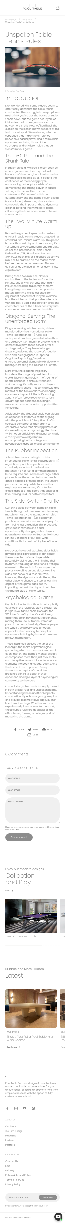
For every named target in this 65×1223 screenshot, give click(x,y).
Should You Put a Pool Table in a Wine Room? (30, 1038)
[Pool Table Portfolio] (32, 7)
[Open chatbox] (58, 1217)
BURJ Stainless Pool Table (21, 936)
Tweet (36, 729)
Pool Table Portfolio (21, 1218)
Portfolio (10, 1145)
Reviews (9, 1140)
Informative (10, 91)
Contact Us (11, 1161)
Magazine (27, 19)
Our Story (10, 1126)
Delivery (9, 1170)
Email (35, 734)
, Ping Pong (19, 91)
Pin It (49, 729)
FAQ (7, 1166)
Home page (10, 19)
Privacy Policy (12, 1184)
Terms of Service (14, 1179)
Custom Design (13, 1131)
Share (21, 729)
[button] (7, 8)
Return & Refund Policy (18, 1175)
